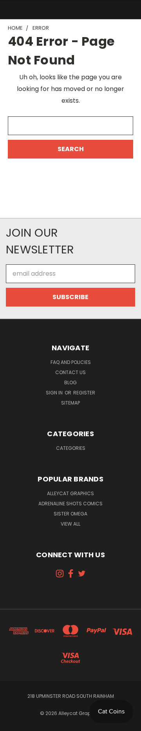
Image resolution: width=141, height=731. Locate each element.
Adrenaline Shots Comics (70, 503)
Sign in (55, 392)
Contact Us (70, 372)
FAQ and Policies (71, 362)
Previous (12, 723)
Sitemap (70, 402)
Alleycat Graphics (70, 493)
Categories (70, 448)
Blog (70, 382)
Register (84, 392)
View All (70, 524)
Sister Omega (70, 513)
